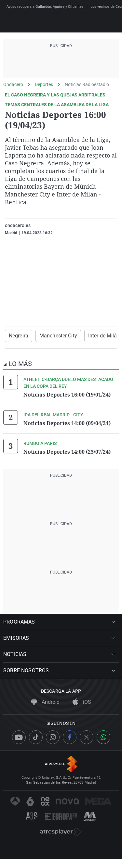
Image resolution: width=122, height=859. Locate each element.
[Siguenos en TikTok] (36, 737)
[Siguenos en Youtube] (19, 737)
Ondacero (13, 84)
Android (50, 702)
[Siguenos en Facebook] (69, 737)
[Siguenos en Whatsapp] (103, 737)
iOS (86, 702)
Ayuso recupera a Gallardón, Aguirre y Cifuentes (45, 6)
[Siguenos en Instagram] (53, 737)
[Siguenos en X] (86, 737)
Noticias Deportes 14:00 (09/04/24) (67, 423)
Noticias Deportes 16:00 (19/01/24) (67, 394)
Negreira (18, 336)
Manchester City (58, 336)
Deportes (44, 84)
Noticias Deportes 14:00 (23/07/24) (67, 451)
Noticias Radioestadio (87, 84)
